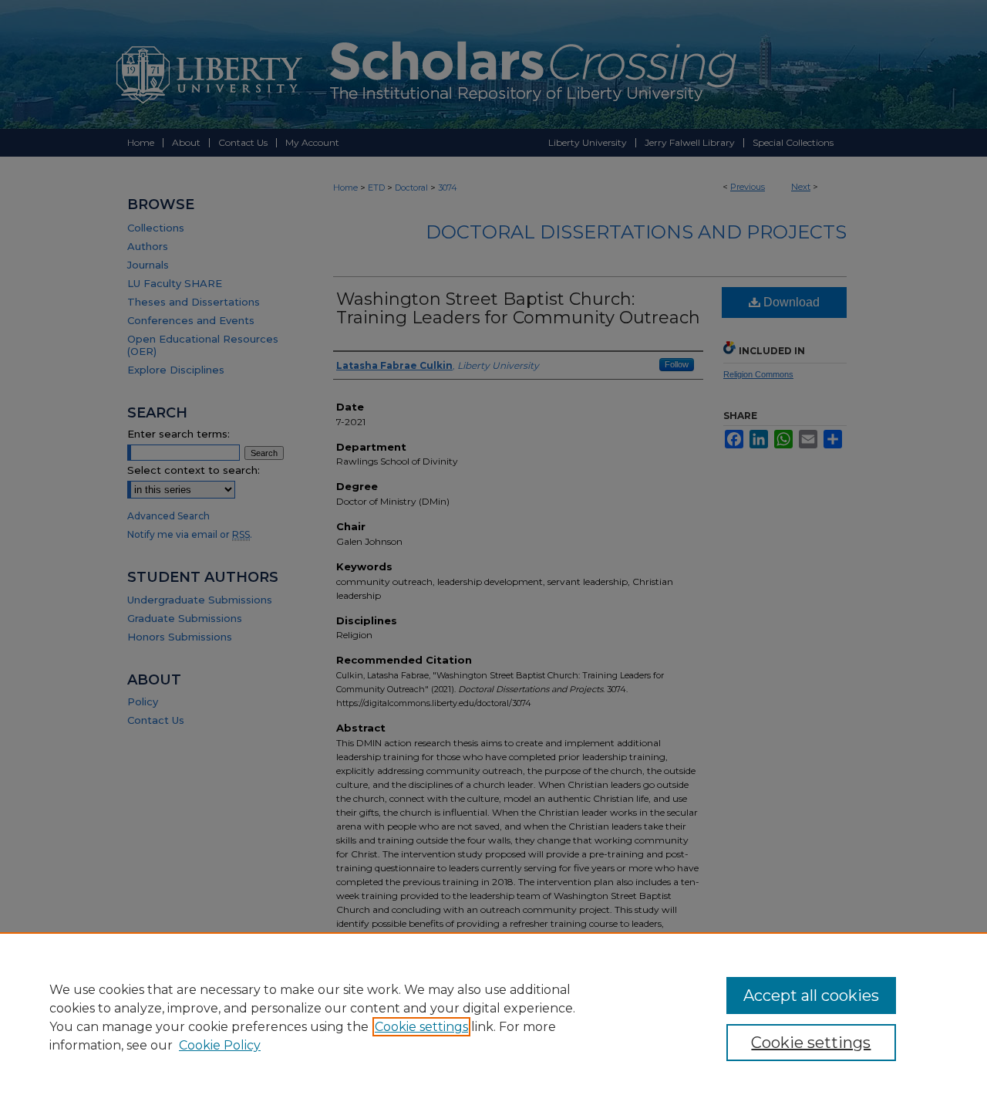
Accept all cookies (811, 995)
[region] (493, 1017)
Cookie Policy (220, 1045)
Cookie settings (421, 1026)
